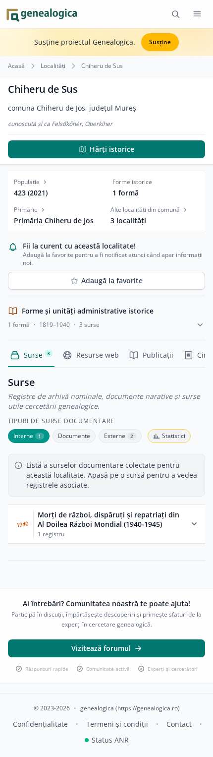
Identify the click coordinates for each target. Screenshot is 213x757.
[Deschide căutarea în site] (175, 14)
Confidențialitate (40, 724)
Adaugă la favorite (112, 280)
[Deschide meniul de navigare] (197, 14)
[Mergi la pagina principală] (41, 14)
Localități (53, 66)
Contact (179, 724)
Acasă (16, 66)
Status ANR (110, 740)
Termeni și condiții (117, 724)
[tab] (29, 436)
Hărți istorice (112, 149)
